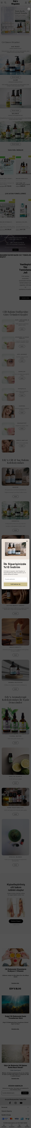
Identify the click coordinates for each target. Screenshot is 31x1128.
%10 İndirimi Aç (15, 584)
